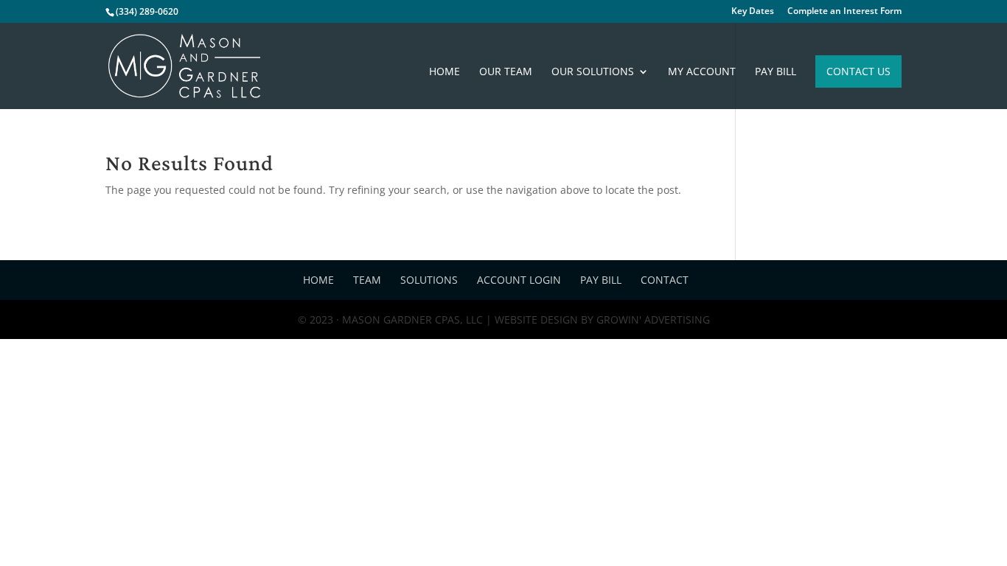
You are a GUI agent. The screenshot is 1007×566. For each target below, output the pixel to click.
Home (444, 72)
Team (367, 280)
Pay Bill (775, 72)
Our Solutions (592, 72)
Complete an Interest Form (844, 12)
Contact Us (858, 71)
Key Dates (752, 12)
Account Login (519, 280)
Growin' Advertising (651, 319)
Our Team (505, 72)
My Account (702, 72)
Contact (665, 280)
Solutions (429, 280)
